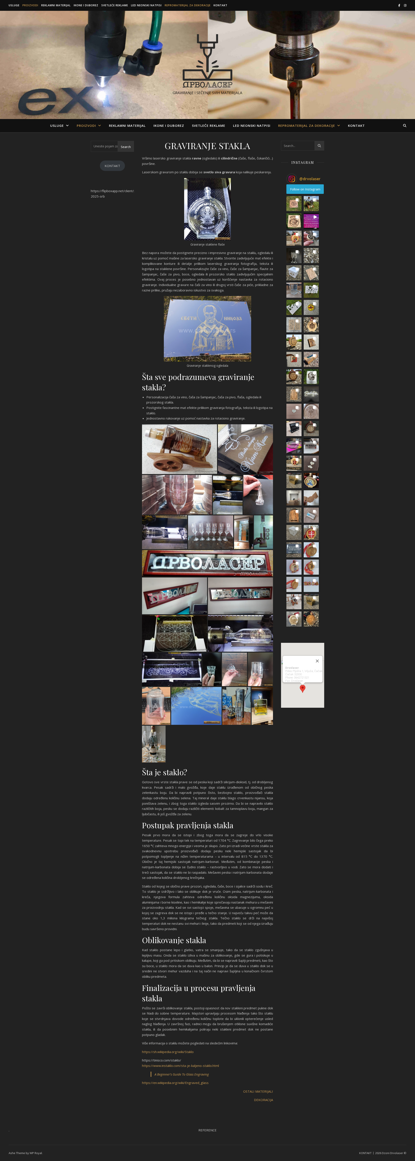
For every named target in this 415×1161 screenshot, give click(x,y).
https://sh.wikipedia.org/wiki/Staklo (168, 1052)
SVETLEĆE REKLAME (114, 5)
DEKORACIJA (263, 1100)
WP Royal (36, 1153)
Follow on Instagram (305, 189)
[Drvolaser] (207, 61)
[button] (294, 203)
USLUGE (14, 5)
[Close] (317, 661)
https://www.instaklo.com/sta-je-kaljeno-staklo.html (180, 1065)
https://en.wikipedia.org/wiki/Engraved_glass (175, 1083)
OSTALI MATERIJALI (258, 1091)
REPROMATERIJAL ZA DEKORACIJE (188, 5)
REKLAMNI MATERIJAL (56, 5)
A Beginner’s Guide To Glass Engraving (182, 1074)
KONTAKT (220, 5)
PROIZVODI (30, 5)
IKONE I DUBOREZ (86, 5)
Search (126, 147)
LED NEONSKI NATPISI (146, 5)
